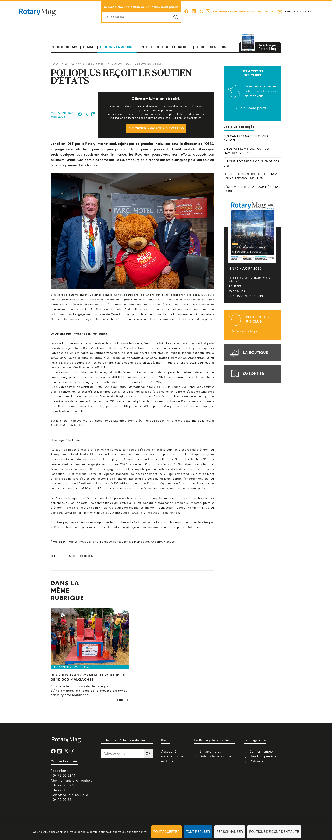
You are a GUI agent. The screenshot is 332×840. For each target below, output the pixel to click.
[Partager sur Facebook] (80, 115)
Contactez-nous (64, 761)
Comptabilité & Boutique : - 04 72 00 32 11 (70, 797)
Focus (100, 63)
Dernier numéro (261, 752)
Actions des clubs (211, 47)
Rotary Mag (37, 12)
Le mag (88, 47)
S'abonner (236, 291)
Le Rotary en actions (117, 47)
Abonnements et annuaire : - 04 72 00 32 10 (71, 783)
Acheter (235, 286)
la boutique (255, 353)
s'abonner (253, 374)
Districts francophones (216, 756)
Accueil (56, 63)
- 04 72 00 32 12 (63, 790)
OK (148, 753)
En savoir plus (210, 752)
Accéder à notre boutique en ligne (172, 756)
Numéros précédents (245, 296)
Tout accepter (166, 831)
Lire (120, 700)
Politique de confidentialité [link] (274, 831)
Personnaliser (229, 831)
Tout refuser (198, 831)
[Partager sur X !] (86, 115)
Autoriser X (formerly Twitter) (156, 128)
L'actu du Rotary (64, 47)
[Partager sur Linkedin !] (93, 115)
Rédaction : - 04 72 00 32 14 (63, 773)
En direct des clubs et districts (165, 47)
